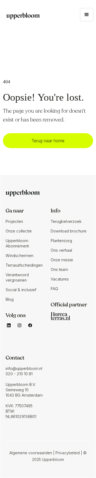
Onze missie (62, 259)
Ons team (59, 269)
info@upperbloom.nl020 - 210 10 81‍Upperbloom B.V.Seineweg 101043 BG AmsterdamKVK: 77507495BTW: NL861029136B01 (24, 392)
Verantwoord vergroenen (17, 277)
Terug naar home (48, 140)
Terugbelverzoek (66, 221)
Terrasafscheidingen (24, 265)
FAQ (54, 288)
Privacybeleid (67, 453)
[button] (86, 14)
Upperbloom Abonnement (17, 243)
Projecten (14, 221)
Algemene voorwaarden (30, 453)
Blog (10, 299)
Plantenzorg (61, 240)
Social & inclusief (21, 289)
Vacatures (60, 279)
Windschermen (19, 255)
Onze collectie (19, 231)
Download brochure (68, 231)
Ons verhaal (61, 250)
